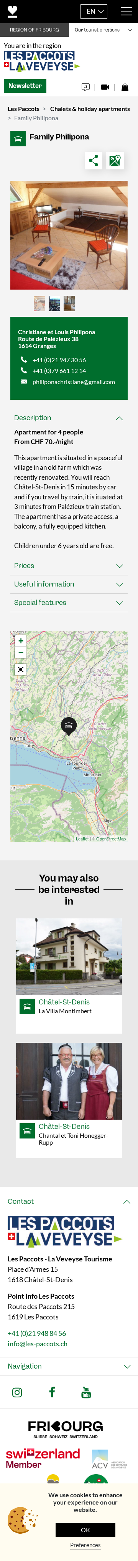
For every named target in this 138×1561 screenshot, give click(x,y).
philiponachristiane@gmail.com (74, 381)
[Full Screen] (20, 669)
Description (32, 418)
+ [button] (20, 641)
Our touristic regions (97, 30)
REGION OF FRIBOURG (34, 30)
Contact (21, 1201)
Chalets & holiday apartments (90, 108)
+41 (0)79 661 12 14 (59, 370)
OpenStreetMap (111, 838)
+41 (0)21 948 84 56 (37, 1333)
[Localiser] (115, 160)
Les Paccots (23, 108)
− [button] (20, 652)
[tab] (69, 418)
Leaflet (82, 838)
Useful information (44, 584)
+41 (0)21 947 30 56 (59, 359)
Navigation (25, 1366)
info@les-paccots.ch (37, 1343)
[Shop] (125, 85)
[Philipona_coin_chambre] (69, 235)
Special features (40, 602)
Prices (24, 566)
